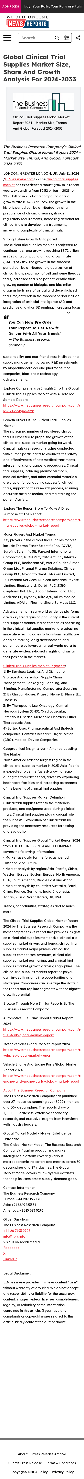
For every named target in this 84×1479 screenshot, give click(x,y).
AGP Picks (10, 6)
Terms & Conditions (61, 1463)
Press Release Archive (49, 1454)
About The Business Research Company (34, 1090)
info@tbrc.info (14, 1236)
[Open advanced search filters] (67, 37)
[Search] (57, 37)
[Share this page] (78, 38)
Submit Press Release (25, 1463)
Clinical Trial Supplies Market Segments (34, 666)
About (23, 1454)
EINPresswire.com (19, 179)
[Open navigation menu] (7, 38)
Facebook (11, 1248)
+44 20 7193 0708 (17, 1231)
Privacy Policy (63, 1472)
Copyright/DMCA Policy (29, 1472)
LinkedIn (10, 1259)
